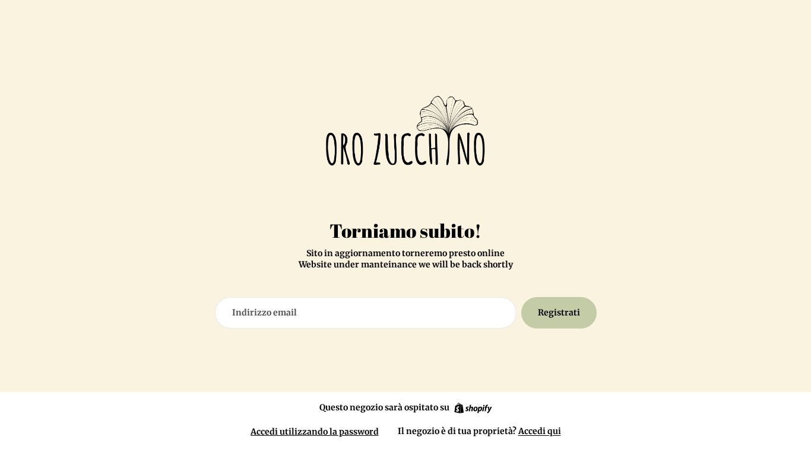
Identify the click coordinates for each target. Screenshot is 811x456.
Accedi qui (539, 431)
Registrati (559, 312)
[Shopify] (473, 408)
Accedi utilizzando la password (315, 431)
